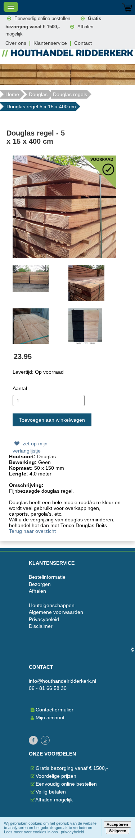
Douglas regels (70, 94)
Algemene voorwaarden (56, 612)
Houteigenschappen (52, 605)
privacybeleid (72, 832)
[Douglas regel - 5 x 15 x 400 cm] (65, 206)
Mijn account (49, 717)
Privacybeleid (44, 619)
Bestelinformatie (47, 577)
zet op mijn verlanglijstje (30, 447)
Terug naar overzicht (32, 531)
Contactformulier (54, 709)
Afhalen (37, 591)
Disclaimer (41, 626)
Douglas (38, 94)
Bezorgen (40, 584)
